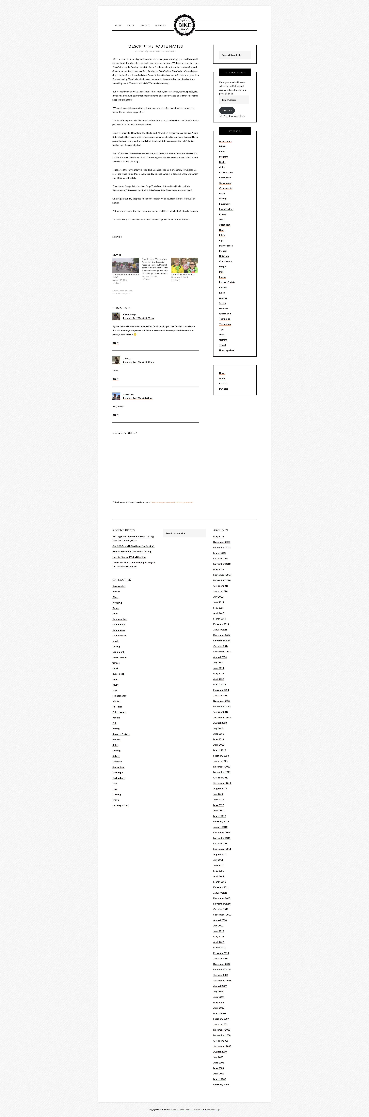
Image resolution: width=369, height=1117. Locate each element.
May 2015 (218, 607)
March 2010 (219, 947)
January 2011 (220, 892)
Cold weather (226, 172)
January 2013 (220, 761)
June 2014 (218, 668)
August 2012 (220, 788)
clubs (129, 290)
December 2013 (221, 700)
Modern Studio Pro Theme (175, 1110)
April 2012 (218, 810)
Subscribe (227, 110)
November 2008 (221, 1035)
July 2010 (218, 925)
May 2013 (218, 739)
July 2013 (218, 728)
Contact (223, 383)
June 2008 (218, 1062)
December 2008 (221, 1029)
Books (222, 162)
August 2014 (220, 657)
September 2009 (222, 980)
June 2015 (218, 602)
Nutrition (224, 256)
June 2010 (218, 931)
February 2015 (221, 624)
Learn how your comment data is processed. (172, 502)
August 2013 (220, 722)
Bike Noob (184, 25)
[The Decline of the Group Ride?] (125, 265)
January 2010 (220, 958)
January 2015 (220, 629)
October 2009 (220, 974)
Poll (221, 271)
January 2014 (220, 695)
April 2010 (218, 942)
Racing (222, 277)
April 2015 (218, 613)
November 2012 (221, 772)
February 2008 (221, 1084)
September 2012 (222, 783)
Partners (223, 388)
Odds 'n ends (225, 261)
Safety (222, 303)
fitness (222, 214)
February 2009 (221, 1018)
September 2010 (222, 914)
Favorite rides (226, 209)
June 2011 (218, 865)
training (223, 339)
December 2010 (221, 898)
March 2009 (219, 1013)
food (221, 219)
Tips (221, 329)
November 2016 (221, 580)
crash (222, 193)
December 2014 (221, 635)
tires (221, 334)
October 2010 (220, 909)
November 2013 (221, 706)
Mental (223, 251)
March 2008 (219, 1079)
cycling (222, 198)
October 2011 (220, 843)
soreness (223, 308)
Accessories (225, 141)
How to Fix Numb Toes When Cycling (131, 551)
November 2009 (221, 969)
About (222, 378)
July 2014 (218, 662)
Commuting (225, 183)
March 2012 (219, 816)
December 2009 (221, 964)
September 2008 (222, 1046)
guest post (224, 224)
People (222, 266)
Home (222, 373)
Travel (222, 345)
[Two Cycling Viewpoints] (157, 269)
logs (221, 240)
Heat (221, 230)
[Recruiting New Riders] (184, 265)
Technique (224, 318)
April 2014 (218, 678)
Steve (126, 394)
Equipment (224, 204)
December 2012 (221, 766)
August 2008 (220, 1051)
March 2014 (219, 684)
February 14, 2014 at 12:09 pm (138, 318)
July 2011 (218, 859)
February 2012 (221, 821)
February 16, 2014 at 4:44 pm (138, 398)
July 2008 (218, 1057)
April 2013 (218, 744)
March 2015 (219, 618)
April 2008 (218, 1073)
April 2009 (218, 1007)
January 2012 (220, 826)
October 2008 (220, 1040)
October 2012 (220, 777)
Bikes (222, 151)
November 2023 (221, 547)
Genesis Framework (196, 1110)
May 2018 (218, 569)
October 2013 (220, 711)
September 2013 (222, 717)
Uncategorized (227, 350)
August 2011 (220, 854)
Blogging (223, 156)
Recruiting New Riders (183, 274)
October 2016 (220, 585)
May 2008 (218, 1068)
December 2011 (221, 832)
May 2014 (218, 673)
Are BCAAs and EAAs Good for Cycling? (133, 546)
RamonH (127, 314)
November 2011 (221, 837)
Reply (115, 342)
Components (225, 188)
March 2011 (219, 881)
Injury (222, 235)
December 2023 (221, 541)
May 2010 (218, 936)
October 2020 (220, 558)
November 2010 (221, 903)
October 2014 (220, 646)
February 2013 (221, 755)
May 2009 (218, 1002)
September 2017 (222, 574)
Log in (218, 1110)
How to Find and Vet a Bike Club (129, 556)
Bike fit (222, 146)
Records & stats (227, 282)
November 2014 (221, 640)
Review (223, 287)
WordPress (210, 1110)
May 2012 (218, 805)
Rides (129, 294)
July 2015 (218, 596)
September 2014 (222, 651)
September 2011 (222, 848)
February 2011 (221, 887)
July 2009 (218, 991)
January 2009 (220, 1024)
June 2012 (218, 799)
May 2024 (218, 536)
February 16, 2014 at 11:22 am (138, 362)
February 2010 (221, 953)
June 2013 (218, 733)
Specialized (225, 313)
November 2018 (221, 563)
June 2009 (218, 996)
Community (225, 177)
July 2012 (218, 794)
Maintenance (226, 245)
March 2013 (219, 750)
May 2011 (218, 870)
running (223, 298)
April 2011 (218, 876)
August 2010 (220, 920)
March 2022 (219, 552)
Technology (225, 324)
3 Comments (169, 51)
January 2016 (220, 591)
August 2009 (220, 985)
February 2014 (221, 689)
